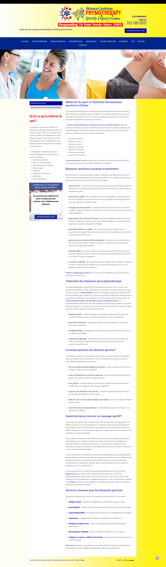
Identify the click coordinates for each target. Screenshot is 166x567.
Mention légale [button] (80, 560)
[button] (107, 41)
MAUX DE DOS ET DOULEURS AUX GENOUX (46, 107)
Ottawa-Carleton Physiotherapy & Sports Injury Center (58, 560)
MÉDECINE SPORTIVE (38, 103)
